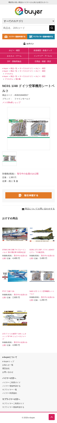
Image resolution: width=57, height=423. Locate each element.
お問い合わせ (7, 372)
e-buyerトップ (8, 361)
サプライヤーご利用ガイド (13, 403)
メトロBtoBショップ (11, 102)
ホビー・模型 (14, 50)
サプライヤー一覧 (9, 390)
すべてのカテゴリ (26, 68)
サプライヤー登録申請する (13, 407)
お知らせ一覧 (7, 365)
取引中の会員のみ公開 (27, 173)
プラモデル (9, 74)
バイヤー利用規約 (9, 393)
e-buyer (5, 68)
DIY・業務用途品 (14, 61)
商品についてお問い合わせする (40, 208)
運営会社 (6, 368)
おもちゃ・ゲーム (14, 56)
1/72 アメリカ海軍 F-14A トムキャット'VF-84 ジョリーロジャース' (14, 336)
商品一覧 (13, 68)
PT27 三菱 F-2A (8, 291)
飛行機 (18, 79)
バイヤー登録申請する (11, 386)
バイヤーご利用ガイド (11, 382)
